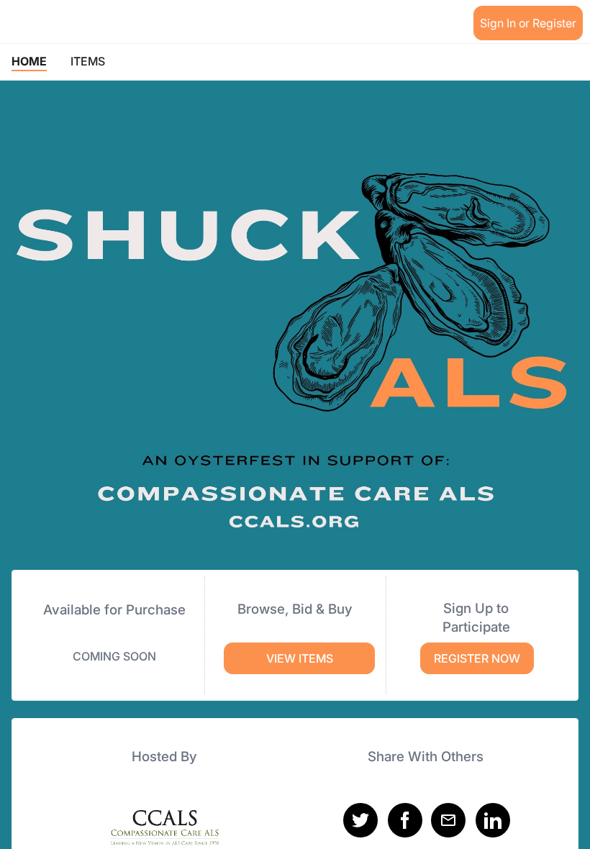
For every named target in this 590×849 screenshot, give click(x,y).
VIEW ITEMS (299, 658)
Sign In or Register (528, 23)
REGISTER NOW (477, 658)
